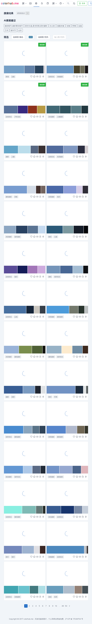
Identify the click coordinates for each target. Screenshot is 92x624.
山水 (20, 30)
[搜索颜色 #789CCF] (15, 189)
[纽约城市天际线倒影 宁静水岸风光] (24, 213)
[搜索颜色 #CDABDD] (41, 269)
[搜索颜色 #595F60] (87, 390)
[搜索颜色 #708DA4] (77, 349)
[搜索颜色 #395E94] (13, 390)
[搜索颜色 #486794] (66, 269)
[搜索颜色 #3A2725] (42, 550)
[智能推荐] (40, 77)
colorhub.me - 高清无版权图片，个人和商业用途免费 (43, 619)
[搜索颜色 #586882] (34, 149)
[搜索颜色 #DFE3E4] (84, 390)
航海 (7, 77)
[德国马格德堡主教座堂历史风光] (67, 293)
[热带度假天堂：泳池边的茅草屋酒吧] (67, 574)
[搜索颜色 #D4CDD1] (86, 149)
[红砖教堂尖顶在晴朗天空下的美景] (24, 173)
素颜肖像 (60, 26)
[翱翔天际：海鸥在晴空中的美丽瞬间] (67, 534)
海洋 (58, 197)
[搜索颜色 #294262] (22, 229)
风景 (13, 397)
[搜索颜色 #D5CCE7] (80, 189)
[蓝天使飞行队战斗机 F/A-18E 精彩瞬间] (67, 373)
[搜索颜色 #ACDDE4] (41, 590)
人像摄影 (60, 117)
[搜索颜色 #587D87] (76, 109)
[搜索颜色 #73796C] (73, 310)
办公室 (52, 26)
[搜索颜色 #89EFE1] (13, 510)
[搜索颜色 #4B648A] (76, 470)
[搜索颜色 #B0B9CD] (71, 430)
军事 (55, 397)
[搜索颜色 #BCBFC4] (85, 550)
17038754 (77, 619)
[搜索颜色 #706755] (81, 430)
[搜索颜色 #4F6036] (37, 349)
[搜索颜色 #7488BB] (13, 550)
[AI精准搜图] (43, 77)
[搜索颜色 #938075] (78, 590)
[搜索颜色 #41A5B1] (11, 590)
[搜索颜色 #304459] (42, 430)
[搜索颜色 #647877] (39, 510)
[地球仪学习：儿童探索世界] (67, 213)
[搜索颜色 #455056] (85, 590)
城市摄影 (17, 237)
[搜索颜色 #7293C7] (53, 470)
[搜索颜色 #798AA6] (78, 510)
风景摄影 (60, 157)
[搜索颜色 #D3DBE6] (31, 189)
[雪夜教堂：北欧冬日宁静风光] (67, 453)
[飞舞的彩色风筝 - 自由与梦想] (24, 93)
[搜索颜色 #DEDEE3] (37, 550)
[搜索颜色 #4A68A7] (55, 189)
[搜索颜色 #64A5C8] (11, 149)
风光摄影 (51, 117)
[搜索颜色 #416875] (53, 109)
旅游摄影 (9, 477)
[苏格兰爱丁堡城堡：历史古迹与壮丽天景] (67, 414)
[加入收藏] (34, 77)
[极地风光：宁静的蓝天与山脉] (67, 493)
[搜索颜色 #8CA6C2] (10, 229)
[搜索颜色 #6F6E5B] (82, 69)
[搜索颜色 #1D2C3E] (79, 390)
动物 (68, 26)
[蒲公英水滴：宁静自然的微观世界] (24, 493)
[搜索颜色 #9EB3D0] (28, 550)
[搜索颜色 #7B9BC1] (29, 390)
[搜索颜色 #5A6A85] (36, 470)
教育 (50, 237)
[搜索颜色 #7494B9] (53, 269)
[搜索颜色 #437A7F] (34, 590)
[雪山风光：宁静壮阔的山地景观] (24, 293)
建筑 (50, 277)
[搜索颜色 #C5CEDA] (85, 510)
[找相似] (37, 77)
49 (63, 606)
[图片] (31, 3)
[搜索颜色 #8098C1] (70, 149)
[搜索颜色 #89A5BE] (27, 430)
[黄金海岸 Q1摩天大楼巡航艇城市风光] (24, 453)
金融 (80, 26)
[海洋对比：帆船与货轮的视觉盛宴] (24, 53)
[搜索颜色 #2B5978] (55, 229)
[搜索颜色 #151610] (44, 349)
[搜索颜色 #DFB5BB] (84, 470)
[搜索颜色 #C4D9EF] (41, 229)
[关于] (61, 3)
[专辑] (48, 3)
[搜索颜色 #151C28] (79, 229)
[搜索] (36, 3)
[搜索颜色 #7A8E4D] (25, 349)
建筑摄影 (9, 197)
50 (66, 606)
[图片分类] (24, 3)
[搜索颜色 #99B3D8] (11, 349)
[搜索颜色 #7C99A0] (68, 229)
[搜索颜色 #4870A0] (15, 310)
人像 (13, 157)
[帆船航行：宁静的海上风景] (24, 534)
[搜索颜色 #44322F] (38, 189)
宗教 (15, 197)
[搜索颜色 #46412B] (77, 69)
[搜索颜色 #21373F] (84, 109)
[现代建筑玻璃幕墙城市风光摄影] (67, 253)
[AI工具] (54, 3)
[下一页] (70, 606)
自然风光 (51, 77)
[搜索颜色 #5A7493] (33, 229)
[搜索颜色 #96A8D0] (66, 470)
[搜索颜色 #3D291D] (85, 349)
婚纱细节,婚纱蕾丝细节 (14, 26)
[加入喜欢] (31, 77)
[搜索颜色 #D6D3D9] (44, 69)
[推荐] (42, 3)
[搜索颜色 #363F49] (42, 310)
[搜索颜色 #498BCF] (13, 430)
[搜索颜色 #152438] (30, 310)
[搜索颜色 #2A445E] (39, 69)
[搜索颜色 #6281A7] (29, 69)
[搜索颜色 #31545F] (65, 109)
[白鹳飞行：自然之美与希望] (67, 53)
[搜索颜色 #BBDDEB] (24, 149)
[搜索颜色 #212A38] (43, 470)
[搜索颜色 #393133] (41, 149)
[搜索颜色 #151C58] (22, 269)
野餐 (74, 26)
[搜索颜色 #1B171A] (86, 69)
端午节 (13, 30)
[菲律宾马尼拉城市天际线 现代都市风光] (24, 414)
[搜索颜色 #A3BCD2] (78, 269)
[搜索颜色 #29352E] (81, 310)
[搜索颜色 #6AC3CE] (24, 590)
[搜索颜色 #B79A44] (41, 109)
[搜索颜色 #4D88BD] (65, 550)
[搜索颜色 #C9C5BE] (37, 310)
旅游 (50, 597)
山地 (15, 317)
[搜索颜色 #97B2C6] (54, 349)
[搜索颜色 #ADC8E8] (28, 470)
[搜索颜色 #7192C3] (61, 390)
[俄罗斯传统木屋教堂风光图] (24, 333)
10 (56, 606)
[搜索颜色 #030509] (86, 229)
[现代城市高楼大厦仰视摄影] (24, 373)
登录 (83, 3)
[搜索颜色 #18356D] (67, 510)
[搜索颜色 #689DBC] (55, 590)
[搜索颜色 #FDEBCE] (67, 349)
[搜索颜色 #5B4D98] (10, 269)
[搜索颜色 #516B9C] (55, 149)
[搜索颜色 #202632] (38, 390)
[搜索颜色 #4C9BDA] (58, 310)
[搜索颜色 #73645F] (43, 189)
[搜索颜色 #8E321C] (32, 109)
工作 (6, 30)
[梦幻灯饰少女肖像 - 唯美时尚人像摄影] (24, 133)
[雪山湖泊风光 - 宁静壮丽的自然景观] (67, 133)
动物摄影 (60, 77)
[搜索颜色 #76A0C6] (14, 69)
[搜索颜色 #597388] (36, 430)
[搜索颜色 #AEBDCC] (69, 590)
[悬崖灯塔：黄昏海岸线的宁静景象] (24, 253)
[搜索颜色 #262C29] (44, 510)
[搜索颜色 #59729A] (11, 109)
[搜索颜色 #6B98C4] (60, 69)
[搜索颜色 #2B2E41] (81, 149)
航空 (50, 397)
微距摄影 (17, 517)
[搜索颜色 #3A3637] (87, 550)
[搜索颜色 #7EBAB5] (29, 510)
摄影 (7, 157)
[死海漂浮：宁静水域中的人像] (67, 93)
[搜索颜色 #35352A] (86, 430)
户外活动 (17, 117)
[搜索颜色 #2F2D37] (85, 189)
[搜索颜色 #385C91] (54, 510)
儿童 (55, 237)
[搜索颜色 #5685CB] (56, 430)
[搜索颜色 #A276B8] (33, 269)
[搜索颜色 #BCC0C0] (86, 310)
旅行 (7, 557)
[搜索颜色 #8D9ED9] (70, 189)
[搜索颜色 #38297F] (23, 109)
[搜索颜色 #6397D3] (13, 470)
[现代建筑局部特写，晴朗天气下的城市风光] (67, 333)
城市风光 (57, 277)
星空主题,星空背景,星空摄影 (36, 26)
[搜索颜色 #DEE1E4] (43, 390)
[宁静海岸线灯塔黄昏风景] (67, 173)
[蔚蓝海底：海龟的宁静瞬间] (24, 574)
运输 (13, 77)
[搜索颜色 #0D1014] (85, 269)
